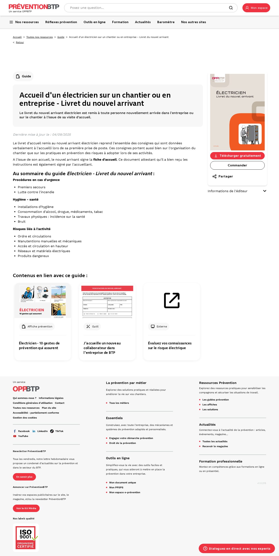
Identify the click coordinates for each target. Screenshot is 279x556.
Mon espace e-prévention (124, 492)
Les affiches (209, 404)
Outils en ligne (117, 458)
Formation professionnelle (220, 461)
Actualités (207, 424)
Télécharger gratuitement (240, 155)
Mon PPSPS (116, 487)
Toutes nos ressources (39, 37)
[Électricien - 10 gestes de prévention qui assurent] (42, 300)
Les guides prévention (215, 399)
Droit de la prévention (122, 443)
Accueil (17, 37)
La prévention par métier (126, 383)
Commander (237, 165)
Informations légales (51, 398)
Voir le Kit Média (26, 508)
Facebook (24, 431)
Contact (59, 402)
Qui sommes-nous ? (24, 398)
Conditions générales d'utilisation (32, 402)
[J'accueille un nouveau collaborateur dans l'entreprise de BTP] (107, 300)
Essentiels (114, 418)
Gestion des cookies (25, 417)
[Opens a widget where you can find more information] (237, 549)
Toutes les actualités (214, 441)
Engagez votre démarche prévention (131, 438)
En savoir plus (24, 477)
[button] (256, 7)
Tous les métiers (119, 402)
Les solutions (210, 409)
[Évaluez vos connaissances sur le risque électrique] (171, 300)
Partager (226, 176)
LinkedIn (42, 431)
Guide (60, 37)
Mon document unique (122, 482)
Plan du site (49, 407)
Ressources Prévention (218, 383)
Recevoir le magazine (215, 446)
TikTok (59, 431)
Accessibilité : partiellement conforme (36, 412)
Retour (20, 42)
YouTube (23, 436)
